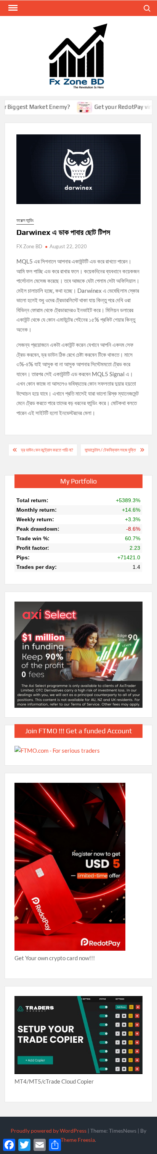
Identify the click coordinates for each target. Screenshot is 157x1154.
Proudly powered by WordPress (49, 1130)
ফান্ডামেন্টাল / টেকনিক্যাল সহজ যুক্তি (110, 450)
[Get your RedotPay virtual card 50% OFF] (71, 106)
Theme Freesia (78, 1139)
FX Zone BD (29, 246)
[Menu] (12, 8)
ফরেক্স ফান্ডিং (25, 220)
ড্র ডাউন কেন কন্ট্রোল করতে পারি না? (47, 450)
